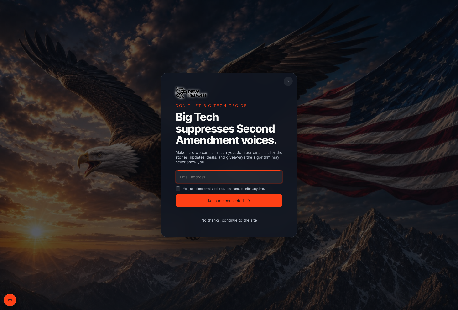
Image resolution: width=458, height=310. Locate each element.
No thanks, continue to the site (229, 220)
